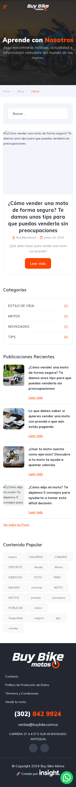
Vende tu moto (15, 702)
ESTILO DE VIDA (21, 306)
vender (13, 628)
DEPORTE (15, 567)
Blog (21, 91)
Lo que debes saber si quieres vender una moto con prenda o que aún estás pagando (49, 419)
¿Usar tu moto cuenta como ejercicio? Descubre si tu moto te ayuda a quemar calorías (49, 457)
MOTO (58, 587)
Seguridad (16, 618)
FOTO (38, 577)
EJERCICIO (15, 577)
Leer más (38, 263)
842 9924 (37, 714)
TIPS (12, 337)
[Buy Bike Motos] (38, 7)
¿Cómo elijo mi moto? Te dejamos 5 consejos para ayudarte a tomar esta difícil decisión (49, 495)
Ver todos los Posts (16, 525)
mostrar (36, 587)
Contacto (11, 676)
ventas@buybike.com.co (38, 724)
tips (58, 618)
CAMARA (61, 557)
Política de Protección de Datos (27, 685)
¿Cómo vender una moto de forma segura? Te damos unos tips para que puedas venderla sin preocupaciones (38, 216)
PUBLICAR (16, 608)
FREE (57, 577)
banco (13, 557)
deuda (38, 567)
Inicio (6, 91)
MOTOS (14, 316)
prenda (36, 598)
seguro (39, 618)
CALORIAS (36, 557)
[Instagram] (44, 748)
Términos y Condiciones (21, 693)
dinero (58, 567)
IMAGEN (14, 587)
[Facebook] (33, 748)
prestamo (58, 598)
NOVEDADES (18, 326)
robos (38, 608)
